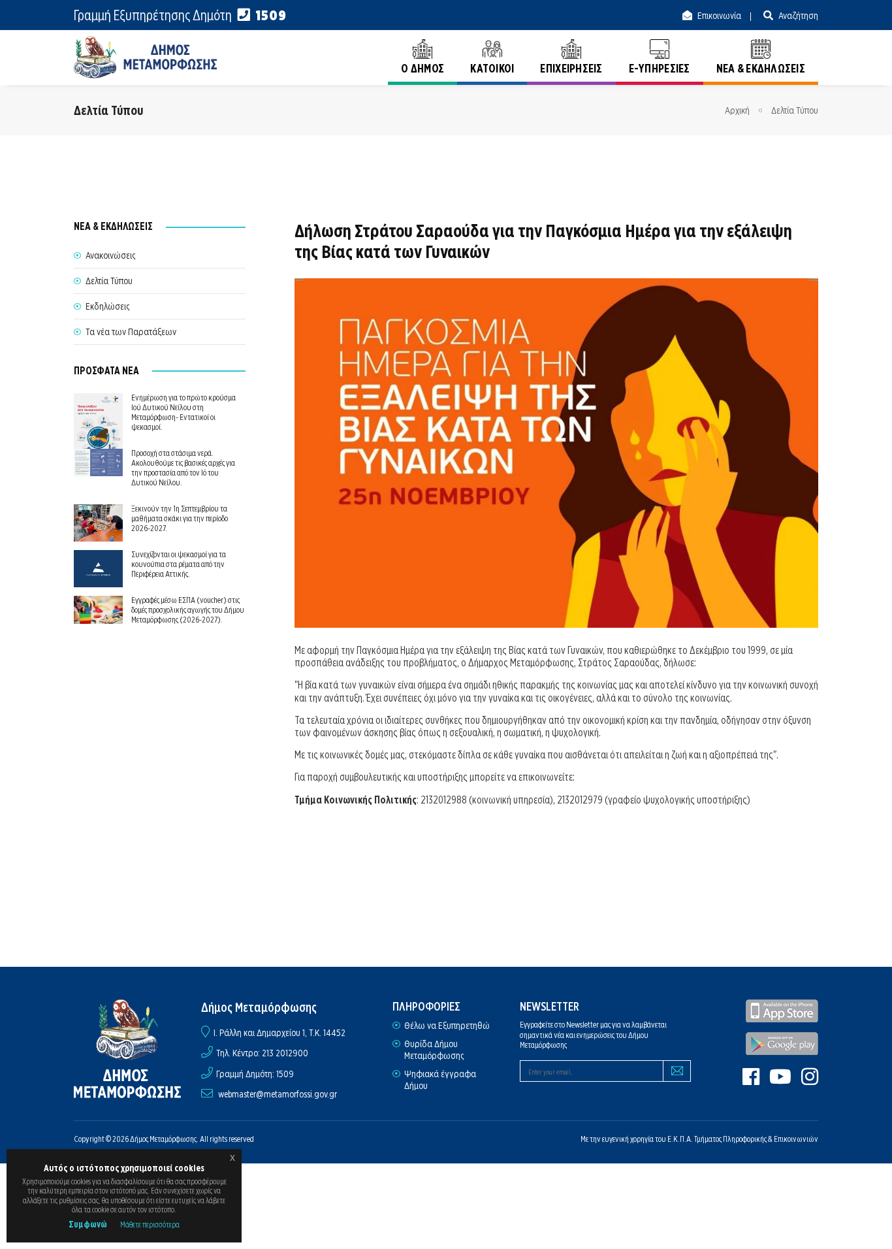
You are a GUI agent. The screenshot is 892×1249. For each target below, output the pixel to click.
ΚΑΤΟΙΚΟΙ (492, 68)
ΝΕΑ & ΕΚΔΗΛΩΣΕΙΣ (760, 68)
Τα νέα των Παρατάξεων (131, 332)
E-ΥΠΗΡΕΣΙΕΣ (659, 68)
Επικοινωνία (718, 16)
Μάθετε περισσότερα (150, 1224)
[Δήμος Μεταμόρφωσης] (145, 57)
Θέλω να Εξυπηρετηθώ (447, 1025)
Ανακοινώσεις (110, 255)
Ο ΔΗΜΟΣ (422, 68)
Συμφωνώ (88, 1224)
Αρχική (737, 110)
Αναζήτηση (797, 16)
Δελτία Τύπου (794, 110)
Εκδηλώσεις (107, 306)
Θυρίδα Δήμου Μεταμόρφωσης (434, 1050)
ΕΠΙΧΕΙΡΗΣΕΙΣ (571, 68)
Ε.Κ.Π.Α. (680, 1139)
